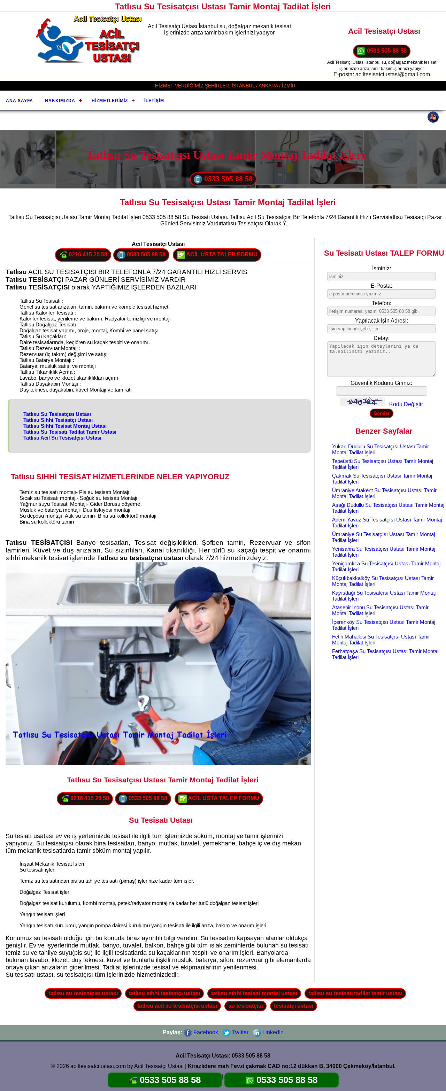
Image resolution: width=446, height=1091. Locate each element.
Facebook (205, 1032)
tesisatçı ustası (293, 1006)
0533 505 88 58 (386, 50)
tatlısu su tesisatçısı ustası (83, 993)
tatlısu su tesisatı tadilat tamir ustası (355, 993)
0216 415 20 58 (87, 254)
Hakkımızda (60, 100)
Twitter (239, 1032)
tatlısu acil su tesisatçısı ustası (177, 1006)
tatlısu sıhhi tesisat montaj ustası (254, 993)
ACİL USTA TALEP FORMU (221, 254)
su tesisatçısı (245, 1006)
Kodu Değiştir (406, 404)
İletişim (154, 100)
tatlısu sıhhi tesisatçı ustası (164, 993)
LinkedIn (272, 1032)
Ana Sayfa (19, 100)
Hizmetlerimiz (110, 100)
